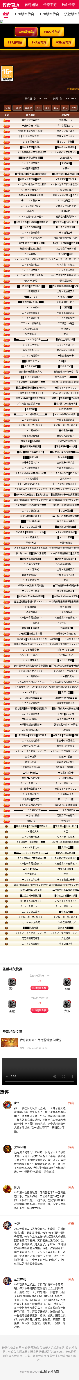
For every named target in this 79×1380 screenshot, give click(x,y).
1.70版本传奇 (49, 13)
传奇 (71, 1103)
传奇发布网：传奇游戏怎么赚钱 (40, 1040)
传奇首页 (11, 4)
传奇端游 (31, 4)
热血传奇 (68, 4)
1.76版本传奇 (24, 13)
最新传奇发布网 (49, 1371)
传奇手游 (50, 4)
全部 (6, 13)
